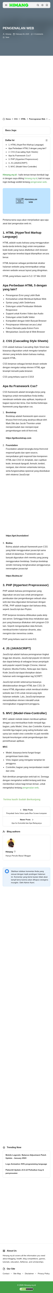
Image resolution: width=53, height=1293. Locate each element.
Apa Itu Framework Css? (19, 155)
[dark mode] (42, 5)
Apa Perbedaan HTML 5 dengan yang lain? (27, 148)
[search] (38, 5)
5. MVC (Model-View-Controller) (22, 166)
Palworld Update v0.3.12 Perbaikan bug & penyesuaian (25, 1171)
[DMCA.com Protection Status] (26, 1289)
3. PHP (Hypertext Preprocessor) (23, 159)
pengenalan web (38, 182)
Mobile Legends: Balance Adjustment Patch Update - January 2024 (26, 1156)
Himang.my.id (30, 1285)
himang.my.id (31, 178)
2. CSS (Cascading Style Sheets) (23, 152)
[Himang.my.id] (18, 5)
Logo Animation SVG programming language (26, 1164)
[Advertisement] (26, 87)
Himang (8, 34)
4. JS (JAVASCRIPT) (17, 163)
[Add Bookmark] (6, 37)
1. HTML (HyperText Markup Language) (26, 145)
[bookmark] (47, 5)
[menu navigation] (6, 5)
